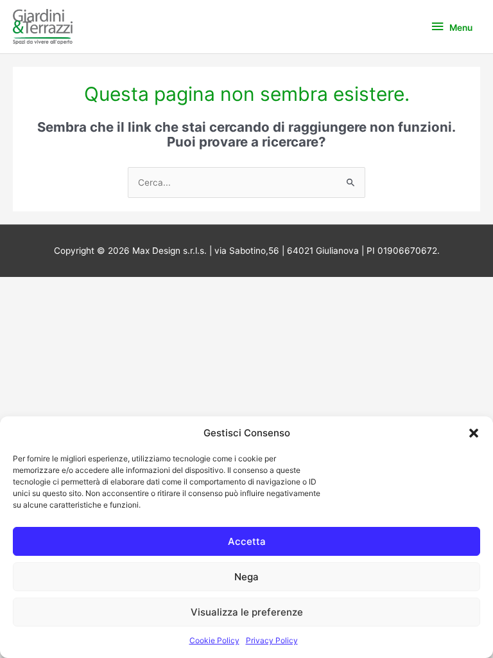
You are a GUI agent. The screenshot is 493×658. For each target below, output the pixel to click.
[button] (473, 433)
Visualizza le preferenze (247, 612)
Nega (246, 577)
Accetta (247, 541)
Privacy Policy (272, 640)
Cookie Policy (214, 640)
